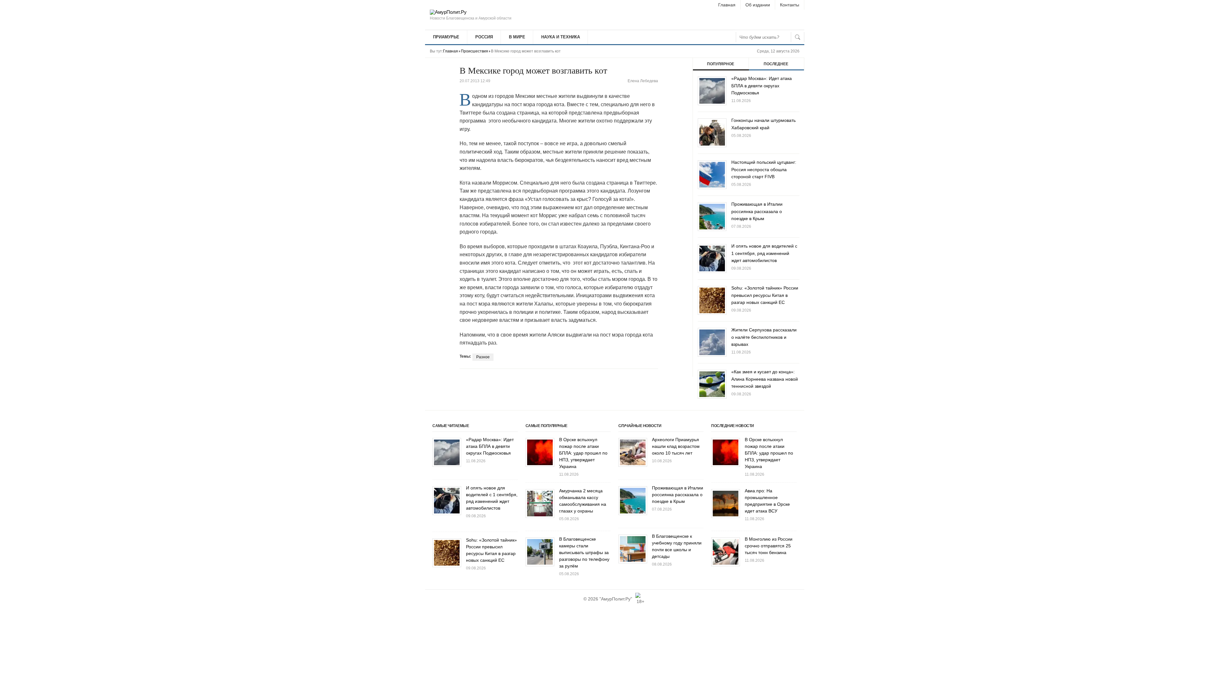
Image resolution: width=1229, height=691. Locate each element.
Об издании (757, 4)
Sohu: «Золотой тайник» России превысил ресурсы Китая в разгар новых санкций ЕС (764, 295)
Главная (726, 4)
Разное (483, 357)
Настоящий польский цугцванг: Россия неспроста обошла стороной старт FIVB (763, 169)
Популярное (720, 64)
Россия (484, 37)
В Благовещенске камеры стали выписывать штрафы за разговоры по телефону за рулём (584, 552)
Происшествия (474, 51)
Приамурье (446, 37)
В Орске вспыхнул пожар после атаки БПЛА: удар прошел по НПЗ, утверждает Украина (583, 453)
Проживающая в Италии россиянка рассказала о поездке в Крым (757, 211)
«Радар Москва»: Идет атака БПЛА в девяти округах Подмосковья (761, 85)
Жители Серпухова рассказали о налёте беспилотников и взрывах (764, 337)
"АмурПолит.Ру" (615, 598)
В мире (517, 37)
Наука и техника (560, 37)
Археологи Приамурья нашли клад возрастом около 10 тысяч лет (676, 446)
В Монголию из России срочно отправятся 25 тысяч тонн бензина (768, 545)
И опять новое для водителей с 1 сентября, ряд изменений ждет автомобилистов (764, 253)
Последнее (776, 64)
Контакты (789, 4)
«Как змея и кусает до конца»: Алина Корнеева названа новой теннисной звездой (764, 379)
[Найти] (797, 37)
